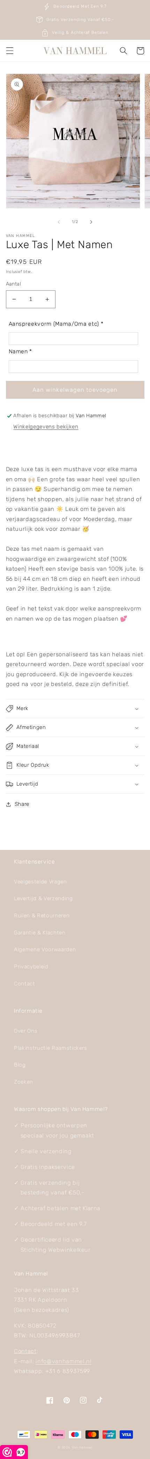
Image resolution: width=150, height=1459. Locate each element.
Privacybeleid (31, 966)
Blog (20, 1065)
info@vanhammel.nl (63, 1361)
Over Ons (25, 1031)
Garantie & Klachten (40, 933)
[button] (9, 50)
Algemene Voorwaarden (45, 949)
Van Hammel (82, 1447)
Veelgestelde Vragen (40, 882)
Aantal (13, 284)
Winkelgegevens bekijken (45, 427)
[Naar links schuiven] (59, 222)
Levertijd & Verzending (43, 898)
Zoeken (23, 1082)
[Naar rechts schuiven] (91, 222)
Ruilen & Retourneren (41, 915)
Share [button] (22, 804)
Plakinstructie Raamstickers (50, 1048)
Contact (24, 984)
